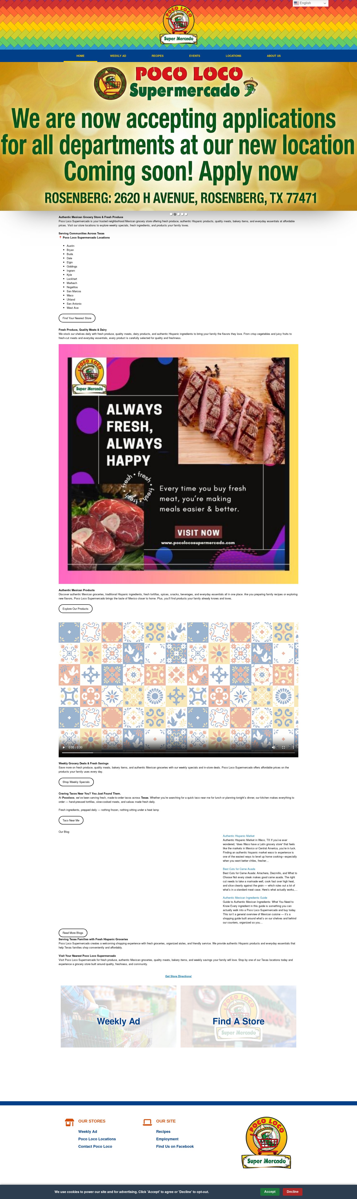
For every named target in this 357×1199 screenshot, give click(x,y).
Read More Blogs (73, 933)
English (305, 3)
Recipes (158, 56)
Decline (293, 1191)
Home (80, 56)
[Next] (352, 136)
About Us (274, 56)
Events (194, 56)
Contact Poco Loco (95, 1146)
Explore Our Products (75, 609)
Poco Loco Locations (97, 1139)
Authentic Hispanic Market (239, 836)
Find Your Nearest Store (77, 318)
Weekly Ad (118, 56)
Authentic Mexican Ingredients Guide (245, 898)
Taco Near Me (71, 820)
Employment (167, 1139)
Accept (269, 1191)
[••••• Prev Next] (178, 136)
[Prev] (4, 136)
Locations (233, 56)
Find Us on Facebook (175, 1146)
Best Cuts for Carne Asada (239, 869)
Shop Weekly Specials (76, 782)
